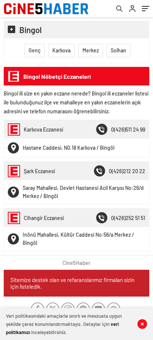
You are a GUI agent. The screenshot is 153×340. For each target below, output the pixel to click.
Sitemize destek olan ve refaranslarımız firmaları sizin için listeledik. (72, 283)
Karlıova (61, 50)
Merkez (90, 50)
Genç (34, 50)
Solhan (118, 50)
